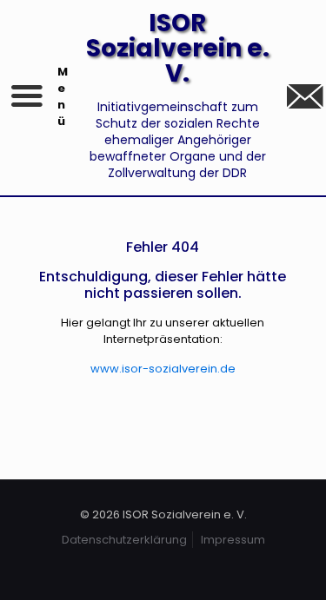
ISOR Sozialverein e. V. (177, 48)
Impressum (233, 539)
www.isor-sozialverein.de (163, 368)
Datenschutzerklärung (124, 539)
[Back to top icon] (290, 564)
